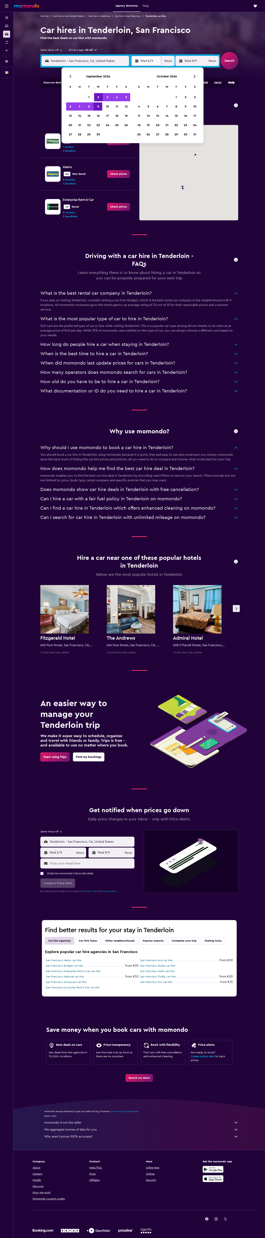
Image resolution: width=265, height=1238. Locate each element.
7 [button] (79, 106)
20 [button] (70, 125)
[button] (6, 6)
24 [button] (107, 125)
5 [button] (126, 97)
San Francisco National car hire (65, 976)
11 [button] (117, 106)
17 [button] (107, 115)
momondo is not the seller (62, 1122)
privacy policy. (109, 891)
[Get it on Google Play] (213, 1169)
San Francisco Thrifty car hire (158, 976)
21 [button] (79, 125)
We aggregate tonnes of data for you (70, 1129)
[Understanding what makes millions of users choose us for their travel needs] (236, 431)
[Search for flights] (7, 18)
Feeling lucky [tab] (213, 940)
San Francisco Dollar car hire (157, 965)
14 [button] (79, 115)
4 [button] (117, 97)
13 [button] (70, 115)
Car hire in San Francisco (128, 16)
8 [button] (89, 106)
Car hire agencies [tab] (59, 940)
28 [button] (79, 134)
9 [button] (98, 106)
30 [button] (98, 134)
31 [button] (194, 134)
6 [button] (70, 106)
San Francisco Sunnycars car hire (66, 982)
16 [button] (98, 115)
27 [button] (70, 134)
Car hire (44, 16)
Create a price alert (203, 1056)
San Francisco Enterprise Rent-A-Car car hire (73, 971)
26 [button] (126, 125)
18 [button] (116, 115)
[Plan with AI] (7, 50)
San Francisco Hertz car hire (157, 971)
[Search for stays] (7, 26)
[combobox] (51, 50)
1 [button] (88, 97)
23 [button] (98, 125)
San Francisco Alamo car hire (63, 960)
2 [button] (98, 97)
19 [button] (126, 115)
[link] (118, 174)
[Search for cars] (7, 34)
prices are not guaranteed (124, 1111)
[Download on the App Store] (213, 1178)
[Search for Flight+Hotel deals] (7, 42)
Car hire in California (99, 16)
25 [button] (117, 125)
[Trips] (7, 61)
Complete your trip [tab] (184, 940)
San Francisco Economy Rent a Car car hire (73, 987)
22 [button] (89, 125)
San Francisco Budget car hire (64, 965)
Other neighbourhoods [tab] (120, 940)
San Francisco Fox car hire (156, 982)
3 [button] (107, 97)
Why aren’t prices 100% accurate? (68, 1136)
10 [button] (107, 106)
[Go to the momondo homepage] (26, 6)
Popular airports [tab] (153, 940)
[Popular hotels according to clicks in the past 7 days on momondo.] (236, 561)
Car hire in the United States (68, 16)
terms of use (89, 891)
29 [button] (89, 134)
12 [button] (126, 106)
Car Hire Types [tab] (88, 940)
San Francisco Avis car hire (156, 960)
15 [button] (88, 115)
